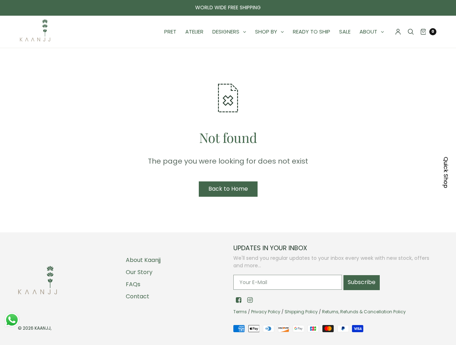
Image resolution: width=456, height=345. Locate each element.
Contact (137, 296)
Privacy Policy (265, 312)
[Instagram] (250, 300)
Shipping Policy (301, 312)
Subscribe (361, 282)
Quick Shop (446, 172)
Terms (240, 312)
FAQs (133, 284)
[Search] (411, 32)
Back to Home (228, 189)
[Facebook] (238, 300)
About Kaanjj (143, 260)
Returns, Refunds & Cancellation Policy (364, 312)
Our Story (139, 272)
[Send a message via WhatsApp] (12, 319)
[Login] (398, 32)
